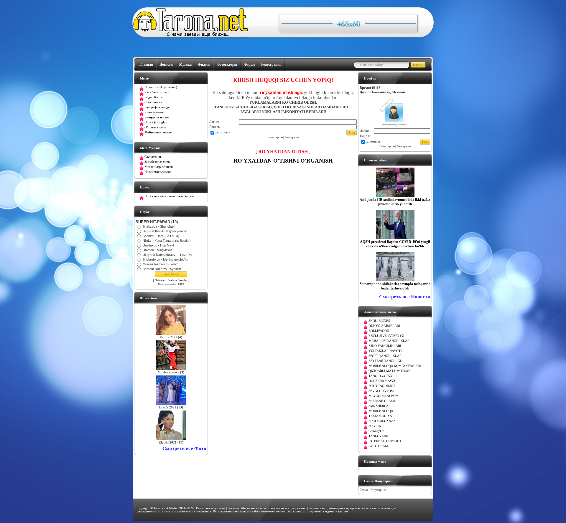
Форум (249, 64)
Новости (166, 64)
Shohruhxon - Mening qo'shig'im (165, 259)
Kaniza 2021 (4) (171, 337)
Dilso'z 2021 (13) (171, 407)
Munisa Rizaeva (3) (171, 372)
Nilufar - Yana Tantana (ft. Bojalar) (167, 240)
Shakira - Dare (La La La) (161, 236)
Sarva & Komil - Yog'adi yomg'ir (165, 231)
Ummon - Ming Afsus (157, 250)
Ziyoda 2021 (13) (171, 442)
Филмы (204, 64)
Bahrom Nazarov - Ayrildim (162, 269)
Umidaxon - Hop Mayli (158, 245)
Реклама (233, 508)
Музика (185, 64)
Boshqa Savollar (177, 280)
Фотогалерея (227, 64)
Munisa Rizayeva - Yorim (160, 264)
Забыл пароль (275, 137)
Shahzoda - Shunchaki (159, 226)
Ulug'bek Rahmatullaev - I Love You (168, 254)
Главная (146, 64)
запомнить (222, 132)
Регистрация (271, 64)
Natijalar (160, 280)
